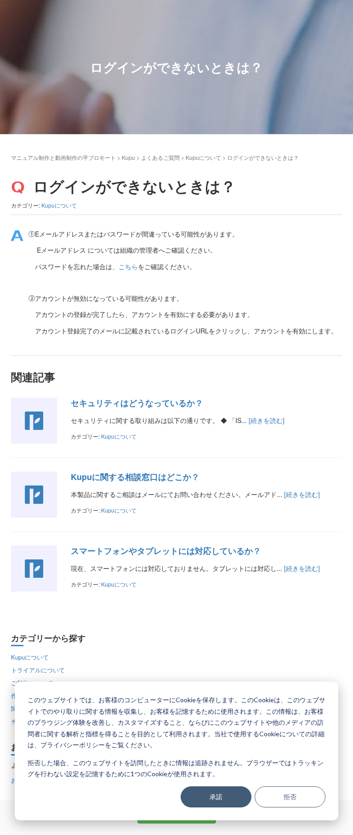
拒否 (290, 797)
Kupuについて (203, 157)
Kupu (128, 157)
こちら (128, 266)
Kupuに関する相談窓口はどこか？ (135, 477)
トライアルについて (38, 670)
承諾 (216, 797)
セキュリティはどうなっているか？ (137, 403)
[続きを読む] (267, 420)
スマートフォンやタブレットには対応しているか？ (166, 551)
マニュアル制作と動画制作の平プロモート (63, 157)
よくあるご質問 (160, 157)
